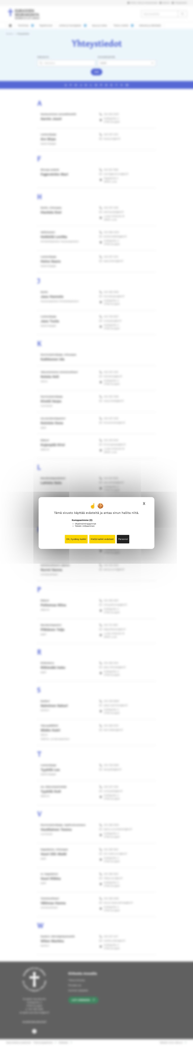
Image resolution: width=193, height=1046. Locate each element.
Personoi (123, 539)
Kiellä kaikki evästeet (102, 539)
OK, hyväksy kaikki (76, 539)
